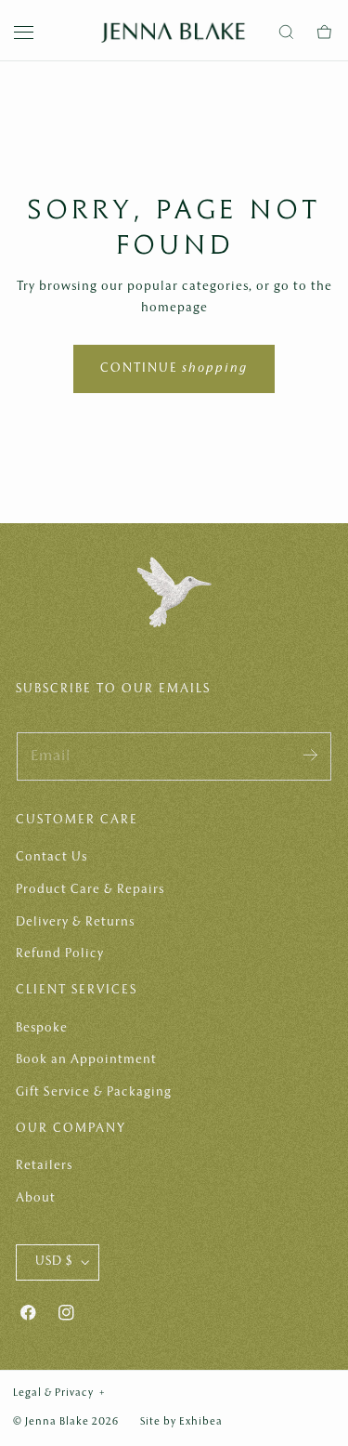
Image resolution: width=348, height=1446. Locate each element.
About (36, 1198)
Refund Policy (60, 954)
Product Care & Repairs (90, 890)
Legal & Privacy (59, 1393)
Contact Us (51, 857)
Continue (174, 368)
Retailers (44, 1166)
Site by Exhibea (181, 1421)
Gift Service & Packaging (94, 1092)
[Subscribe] (310, 755)
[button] (24, 32)
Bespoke (42, 1028)
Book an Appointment (86, 1060)
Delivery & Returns (75, 922)
